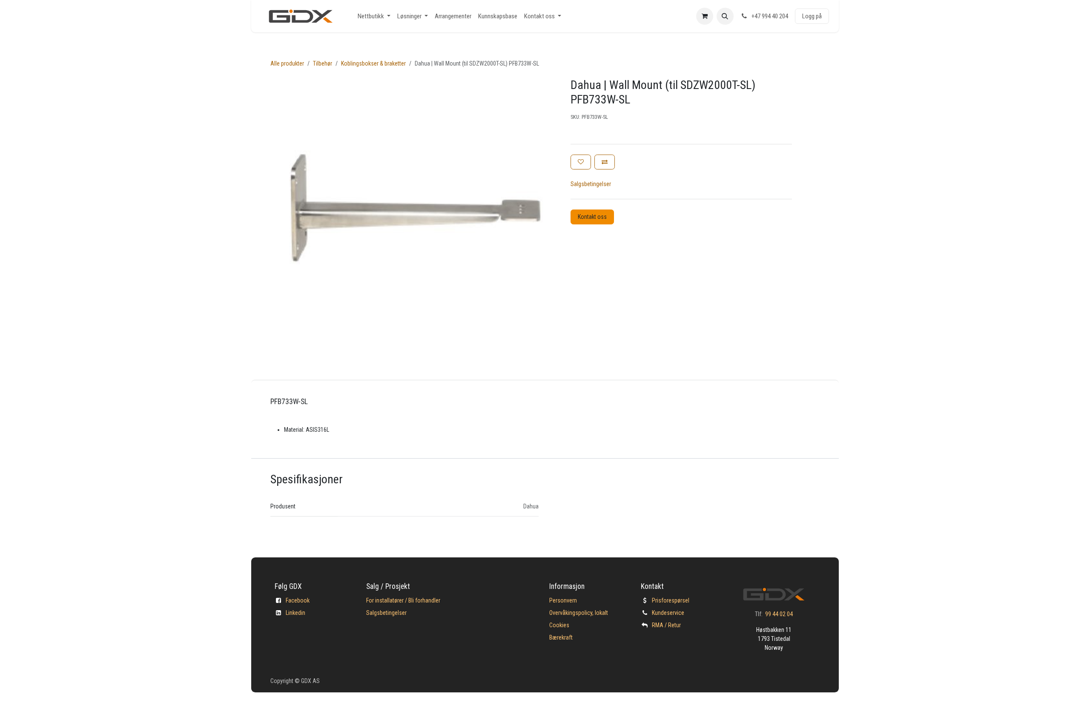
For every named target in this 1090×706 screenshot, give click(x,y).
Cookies (559, 625)
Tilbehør (322, 63)
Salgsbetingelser (591, 184)
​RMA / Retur (666, 625)
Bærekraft (561, 637)
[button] (725, 16)
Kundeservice (668, 612)
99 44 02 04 (779, 614)
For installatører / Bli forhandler (403, 600)
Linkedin (295, 612)
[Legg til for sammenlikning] (604, 162)
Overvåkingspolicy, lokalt (578, 612)
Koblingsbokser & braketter (373, 63)
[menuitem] (374, 16)
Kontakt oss (592, 216)
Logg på (812, 16)
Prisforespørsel (670, 600)
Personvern (563, 600)
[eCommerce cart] (704, 16)
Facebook (298, 600)
